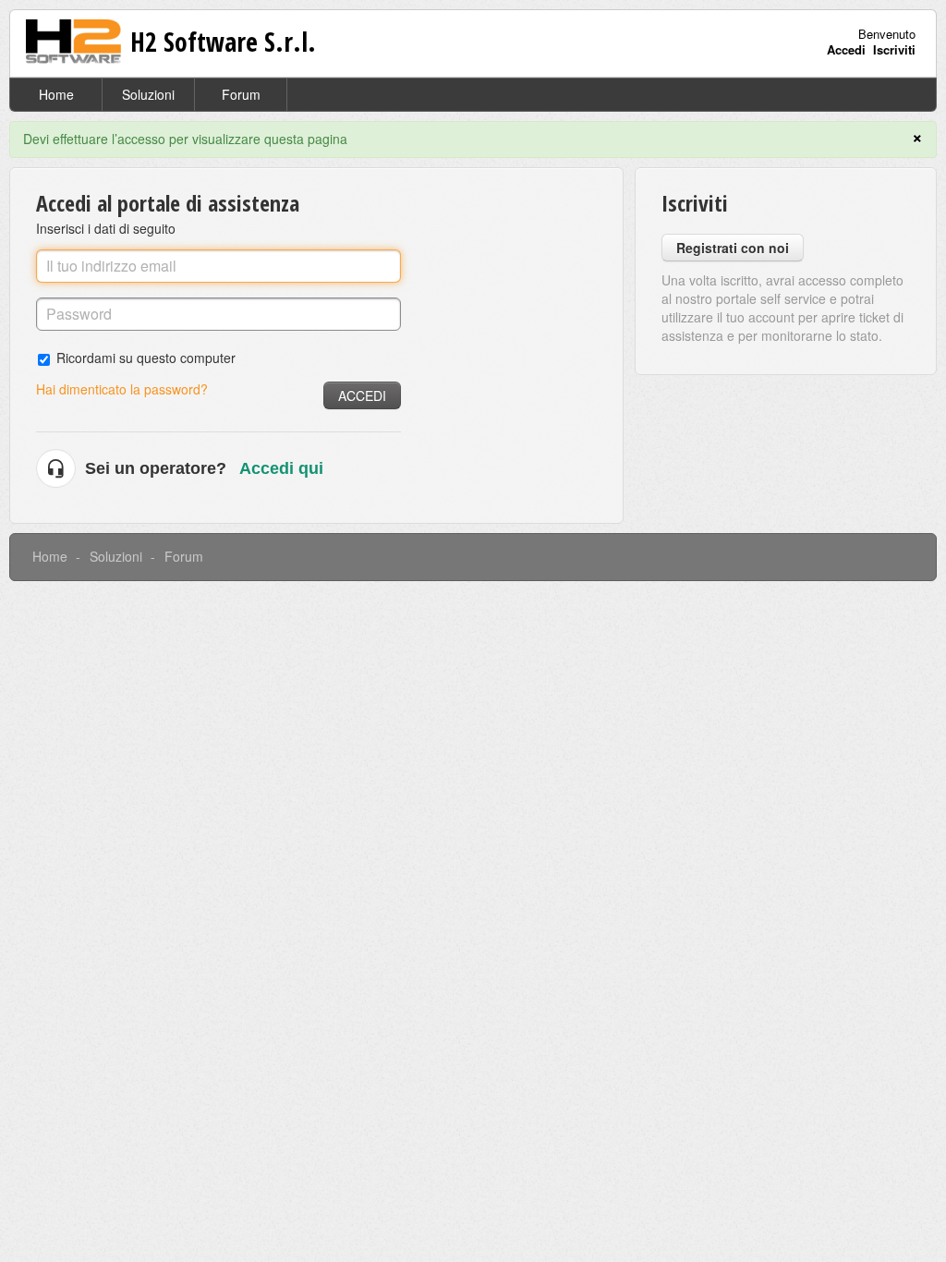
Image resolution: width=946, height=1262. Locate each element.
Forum (241, 94)
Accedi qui (281, 468)
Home (56, 94)
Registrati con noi (732, 247)
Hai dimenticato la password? (122, 389)
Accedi (362, 395)
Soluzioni (148, 94)
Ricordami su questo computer (146, 357)
